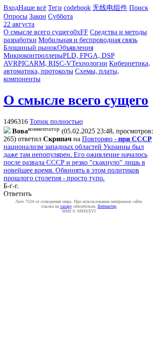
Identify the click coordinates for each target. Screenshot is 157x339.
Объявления (75, 47)
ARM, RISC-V (50, 63)
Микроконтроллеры (33, 55)
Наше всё (32, 7)
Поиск (138, 7)
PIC (23, 63)
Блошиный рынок (30, 47)
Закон (37, 16)
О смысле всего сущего (38, 32)
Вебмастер (107, 206)
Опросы (15, 16)
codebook (77, 7)
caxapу (66, 206)
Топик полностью (56, 121)
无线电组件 (109, 7)
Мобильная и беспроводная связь (87, 39)
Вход (10, 7)
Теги (55, 7)
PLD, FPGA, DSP (88, 55)
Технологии (89, 63)
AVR (10, 63)
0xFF (80, 32)
